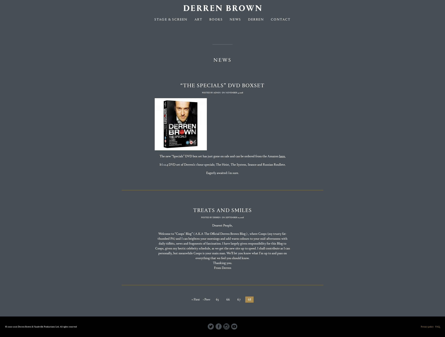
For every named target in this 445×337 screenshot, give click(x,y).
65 (217, 299)
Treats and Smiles (222, 210)
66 (228, 299)
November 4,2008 (234, 92)
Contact (281, 19)
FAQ (437, 326)
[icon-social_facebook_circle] (219, 326)
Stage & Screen (171, 19)
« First (196, 299)
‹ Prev (206, 299)
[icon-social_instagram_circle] (227, 326)
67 (239, 299)
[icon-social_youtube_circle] (234, 326)
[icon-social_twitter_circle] (212, 326)
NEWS (235, 19)
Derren (256, 19)
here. (282, 156)
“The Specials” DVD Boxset (222, 85)
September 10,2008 (235, 217)
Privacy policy (427, 326)
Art (198, 19)
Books (216, 19)
